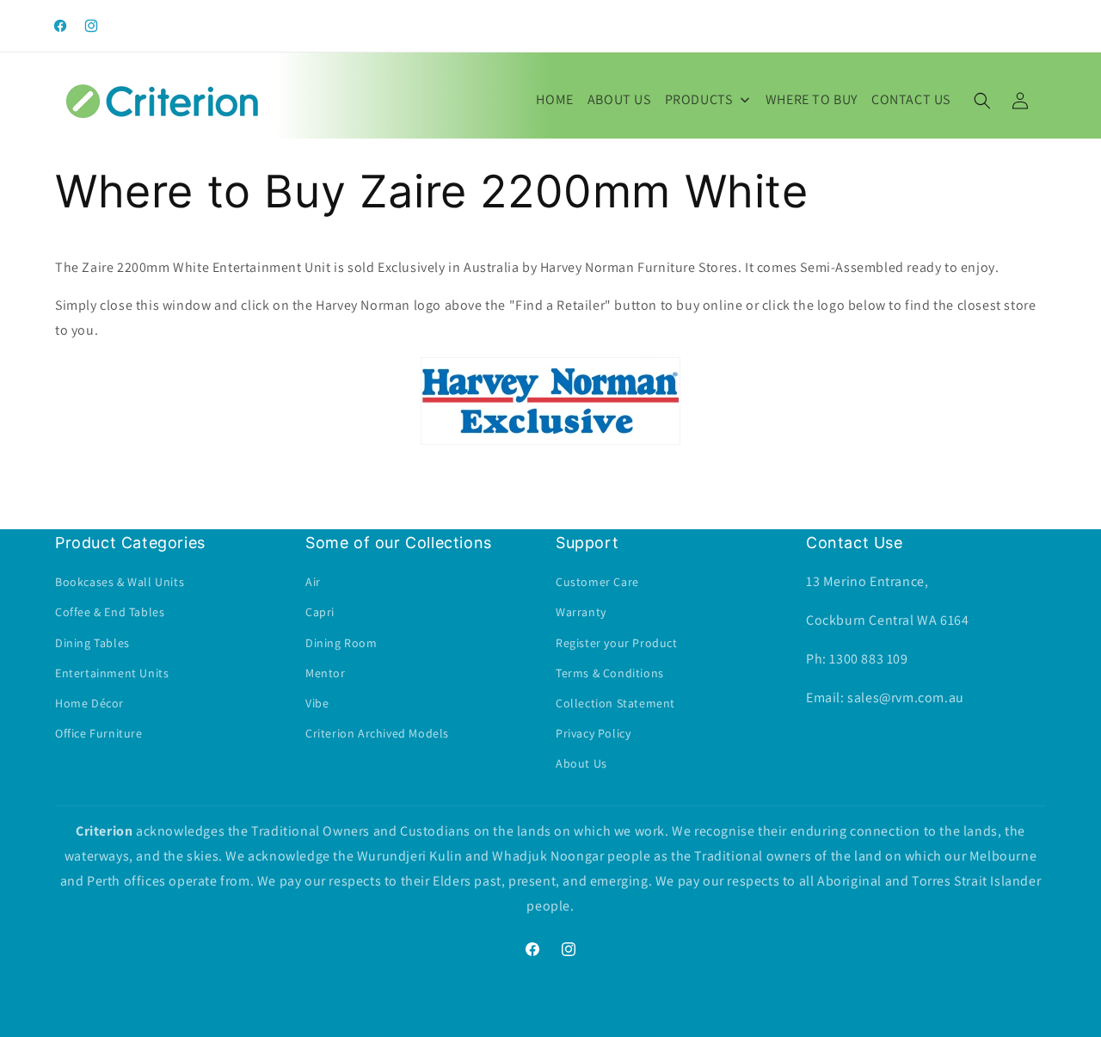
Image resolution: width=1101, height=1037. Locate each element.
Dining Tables (92, 643)
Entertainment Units (112, 673)
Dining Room (341, 643)
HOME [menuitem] (554, 99)
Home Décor (89, 703)
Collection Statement (615, 703)
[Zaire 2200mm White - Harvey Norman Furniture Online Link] (550, 444)
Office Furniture (99, 733)
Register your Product (617, 643)
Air (313, 582)
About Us (581, 764)
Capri (320, 612)
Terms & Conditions (610, 673)
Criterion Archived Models (377, 733)
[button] (982, 101)
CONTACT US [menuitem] (910, 99)
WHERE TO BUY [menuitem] (812, 99)
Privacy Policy (593, 733)
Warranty (581, 612)
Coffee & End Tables (109, 612)
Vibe (317, 703)
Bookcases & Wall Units (119, 582)
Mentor (325, 673)
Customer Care (597, 582)
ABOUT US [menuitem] (619, 99)
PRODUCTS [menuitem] (699, 99)
